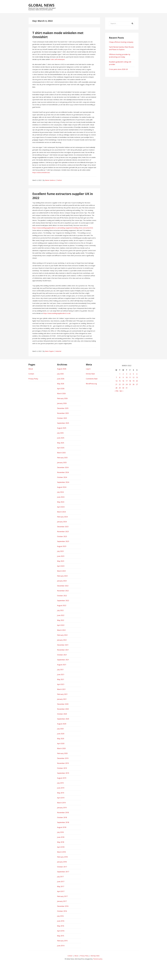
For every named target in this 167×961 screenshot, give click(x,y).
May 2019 (60, 793)
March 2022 (61, 630)
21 (116, 384)
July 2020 (60, 729)
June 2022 (60, 615)
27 (137, 384)
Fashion (59, 180)
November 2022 (63, 591)
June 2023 (60, 556)
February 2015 (62, 941)
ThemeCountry (97, 959)
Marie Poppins (49, 351)
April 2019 (60, 798)
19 (133, 381)
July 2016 (60, 916)
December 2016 (62, 906)
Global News (41, 5)
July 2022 (60, 610)
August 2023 (61, 546)
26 (133, 384)
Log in (88, 369)
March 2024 (61, 512)
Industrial (58, 351)
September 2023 (63, 541)
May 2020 (60, 739)
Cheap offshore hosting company (121, 42)
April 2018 (60, 847)
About (30, 369)
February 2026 (62, 398)
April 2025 (60, 448)
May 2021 (60, 679)
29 (120, 388)
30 (123, 388)
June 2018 (60, 837)
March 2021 (61, 689)
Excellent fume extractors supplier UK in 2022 (62, 196)
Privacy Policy (33, 379)
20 (137, 381)
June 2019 (60, 788)
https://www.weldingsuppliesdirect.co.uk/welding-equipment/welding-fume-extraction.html (62, 228)
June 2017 (60, 881)
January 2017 (62, 901)
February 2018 (62, 857)
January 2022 (62, 640)
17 (126, 381)
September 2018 (63, 822)
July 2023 (60, 551)
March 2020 (61, 748)
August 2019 (61, 778)
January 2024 (62, 522)
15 (120, 381)
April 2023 (60, 566)
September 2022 (63, 600)
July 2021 (60, 670)
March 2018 (61, 852)
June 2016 (60, 921)
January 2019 (62, 808)
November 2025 (63, 413)
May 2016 (60, 926)
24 (126, 384)
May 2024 (60, 502)
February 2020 (62, 753)
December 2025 (62, 408)
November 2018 (63, 812)
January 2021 (62, 699)
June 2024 (60, 497)
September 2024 (63, 482)
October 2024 (62, 477)
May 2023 (60, 561)
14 (116, 381)
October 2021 (62, 655)
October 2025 (62, 418)
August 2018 (61, 827)
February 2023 (62, 576)
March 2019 (61, 803)
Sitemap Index (95, 956)
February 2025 (62, 458)
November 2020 (63, 709)
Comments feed (91, 379)
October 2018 (62, 817)
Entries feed (90, 374)
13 (137, 377)
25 (130, 384)
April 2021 (60, 684)
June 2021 (60, 674)
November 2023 (63, 531)
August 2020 (61, 724)
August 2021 (61, 665)
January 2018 (62, 862)
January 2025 (62, 462)
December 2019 (62, 758)
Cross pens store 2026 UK (118, 69)
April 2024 (60, 507)
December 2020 (62, 704)
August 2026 (61, 369)
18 (130, 381)
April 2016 (60, 931)
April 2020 (60, 743)
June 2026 (60, 379)
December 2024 (62, 467)
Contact (31, 374)
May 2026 (60, 384)
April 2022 (60, 625)
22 (120, 384)
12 (133, 377)
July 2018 (60, 832)
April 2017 (60, 891)
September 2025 (63, 423)
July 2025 (60, 433)
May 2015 (60, 936)
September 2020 (63, 719)
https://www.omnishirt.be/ (41, 172)
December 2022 (62, 586)
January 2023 (62, 581)
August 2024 (61, 487)
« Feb (116, 391)
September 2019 (63, 773)
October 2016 (62, 911)
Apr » (121, 391)
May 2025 (60, 443)
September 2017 (63, 872)
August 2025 (61, 428)
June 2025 (60, 438)
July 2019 (60, 783)
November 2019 (63, 763)
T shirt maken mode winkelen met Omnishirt (57, 35)
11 (130, 377)
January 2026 (62, 403)
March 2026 (61, 393)
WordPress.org (91, 384)
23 (123, 384)
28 (116, 388)
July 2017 (60, 877)
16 (123, 381)
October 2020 (62, 714)
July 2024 (60, 492)
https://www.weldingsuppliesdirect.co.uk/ (57, 313)
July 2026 (60, 374)
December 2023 (62, 527)
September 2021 (63, 660)
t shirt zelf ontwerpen (57, 59)
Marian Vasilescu (50, 180)
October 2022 (62, 596)
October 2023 (62, 536)
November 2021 (63, 650)
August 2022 (61, 605)
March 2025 (61, 453)
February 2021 (62, 694)
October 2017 (62, 867)
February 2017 (62, 896)
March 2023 (61, 571)
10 (126, 377)
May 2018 (60, 842)
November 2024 (63, 472)
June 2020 (60, 734)
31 (126, 388)
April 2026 (60, 389)
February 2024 (62, 517)
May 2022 (60, 620)
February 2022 (62, 635)
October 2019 (62, 768)
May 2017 (60, 886)
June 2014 (60, 946)
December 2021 (62, 645)
